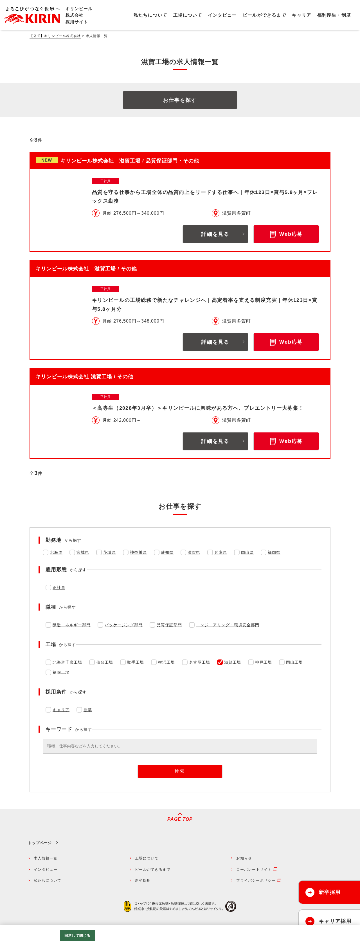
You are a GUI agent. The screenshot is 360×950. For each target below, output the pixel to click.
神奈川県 (138, 552)
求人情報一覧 (45, 858)
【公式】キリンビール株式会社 (55, 36)
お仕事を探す (180, 100)
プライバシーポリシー (256, 880)
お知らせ (244, 858)
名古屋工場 (199, 662)
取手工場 (135, 662)
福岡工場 (61, 672)
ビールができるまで (152, 869)
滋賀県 (194, 552)
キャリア (61, 710)
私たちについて (47, 880)
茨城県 (109, 552)
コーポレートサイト (254, 869)
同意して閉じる (77, 935)
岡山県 (247, 552)
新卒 (88, 710)
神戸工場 (263, 662)
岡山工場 (294, 662)
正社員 (59, 587)
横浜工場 (166, 662)
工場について (147, 858)
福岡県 (274, 552)
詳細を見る (215, 234)
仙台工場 (104, 662)
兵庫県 (220, 552)
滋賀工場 (232, 662)
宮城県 (82, 552)
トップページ (40, 843)
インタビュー (45, 869)
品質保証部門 (169, 625)
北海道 (56, 552)
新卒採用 (143, 880)
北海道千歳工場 (67, 662)
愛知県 (167, 552)
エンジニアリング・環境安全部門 (227, 625)
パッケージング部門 (124, 625)
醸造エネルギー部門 (72, 625)
